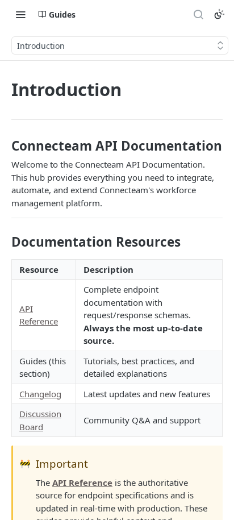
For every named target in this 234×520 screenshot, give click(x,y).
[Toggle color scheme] (219, 14)
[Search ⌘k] (198, 14)
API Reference (82, 482)
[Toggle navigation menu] (20, 14)
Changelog (40, 394)
